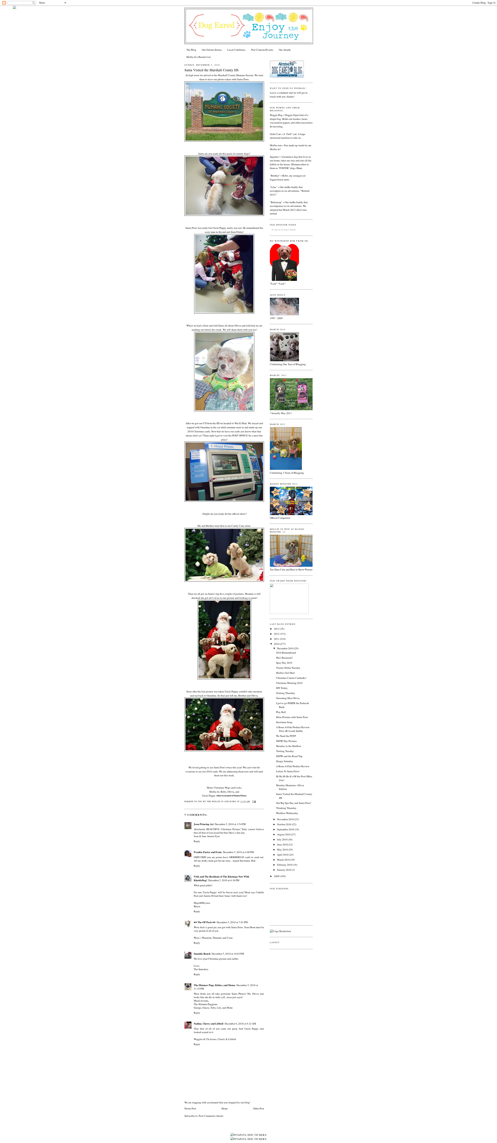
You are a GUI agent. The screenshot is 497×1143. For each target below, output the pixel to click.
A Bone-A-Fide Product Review (292, 766)
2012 (277, 633)
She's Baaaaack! (284, 657)
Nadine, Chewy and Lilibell (208, 1023)
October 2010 (284, 824)
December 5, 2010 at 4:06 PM (238, 852)
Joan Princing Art (204, 824)
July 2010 (282, 839)
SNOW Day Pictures (286, 741)
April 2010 (283, 854)
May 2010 (282, 849)
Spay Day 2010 (284, 662)
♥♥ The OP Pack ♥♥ (204, 922)
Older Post (258, 1108)
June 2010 (282, 844)
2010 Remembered (286, 652)
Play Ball (281, 712)
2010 (277, 644)
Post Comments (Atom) (211, 1116)
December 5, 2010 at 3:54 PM (230, 824)
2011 (277, 639)
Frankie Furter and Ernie (208, 852)
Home (225, 1108)
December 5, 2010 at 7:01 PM (232, 922)
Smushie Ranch (202, 953)
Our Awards (285, 49)
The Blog (191, 49)
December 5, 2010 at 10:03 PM (228, 953)
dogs (286, 230)
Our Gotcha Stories (212, 49)
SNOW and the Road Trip (289, 756)
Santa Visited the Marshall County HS (211, 70)
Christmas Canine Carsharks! (291, 678)
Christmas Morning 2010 (289, 683)
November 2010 (286, 819)
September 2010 (286, 829)
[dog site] (289, 613)
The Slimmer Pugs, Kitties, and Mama (214, 985)
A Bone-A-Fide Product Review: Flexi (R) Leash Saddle (293, 729)
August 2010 (284, 834)
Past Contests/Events (262, 49)
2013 (277, 628)
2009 (277, 876)
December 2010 (285, 648)
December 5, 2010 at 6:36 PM (223, 880)
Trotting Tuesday (285, 751)
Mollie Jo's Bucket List (198, 57)
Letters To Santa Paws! (288, 771)
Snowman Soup (284, 722)
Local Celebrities (236, 49)
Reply (197, 841)
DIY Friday (282, 688)
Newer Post (190, 1108)
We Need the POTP (286, 736)
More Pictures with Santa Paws (292, 717)
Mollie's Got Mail (285, 673)
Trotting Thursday (285, 693)
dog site (277, 230)
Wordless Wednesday (287, 813)
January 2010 (284, 869)
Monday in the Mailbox (288, 746)
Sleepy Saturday (284, 761)
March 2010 (283, 859)
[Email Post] (254, 801)
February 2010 (285, 864)
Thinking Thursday (286, 808)
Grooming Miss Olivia (288, 698)
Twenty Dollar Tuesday (288, 667)
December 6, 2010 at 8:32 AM (240, 1023)
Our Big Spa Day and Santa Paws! (293, 803)
